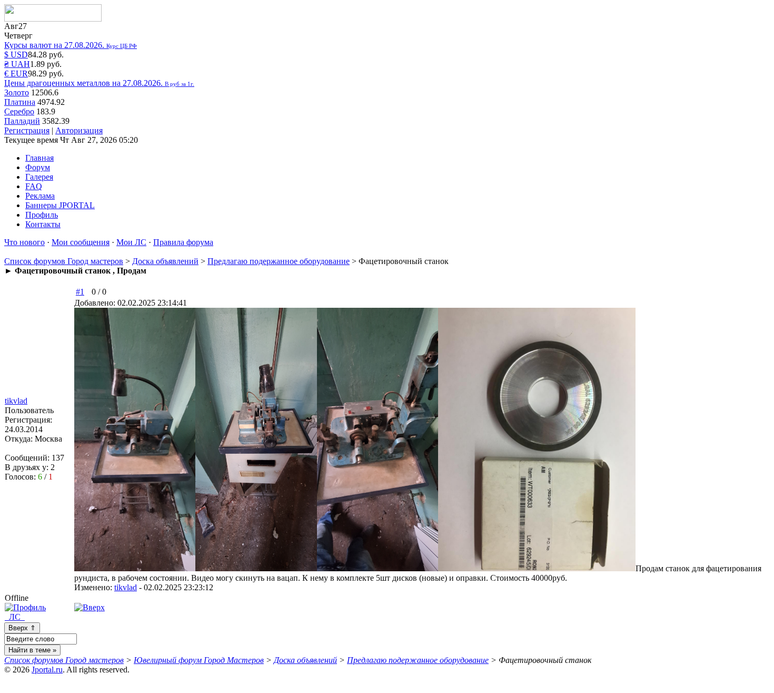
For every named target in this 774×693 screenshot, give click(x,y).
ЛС (15, 616)
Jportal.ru (47, 669)
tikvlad (125, 587)
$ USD (16, 54)
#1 (80, 291)
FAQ (33, 186)
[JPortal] (53, 18)
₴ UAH (17, 64)
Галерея (39, 176)
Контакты (43, 224)
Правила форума (183, 242)
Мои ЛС (131, 242)
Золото (16, 92)
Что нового (24, 242)
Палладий (22, 120)
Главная (39, 157)
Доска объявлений (165, 261)
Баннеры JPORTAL (60, 205)
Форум (37, 167)
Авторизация (79, 130)
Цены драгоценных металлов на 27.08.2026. (99, 83)
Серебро (19, 111)
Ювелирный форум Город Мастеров (199, 660)
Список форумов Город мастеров (63, 261)
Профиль (41, 214)
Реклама (40, 195)
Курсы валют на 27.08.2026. (70, 45)
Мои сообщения (81, 242)
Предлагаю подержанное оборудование (278, 261)
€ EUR (16, 73)
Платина (19, 101)
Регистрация (26, 130)
